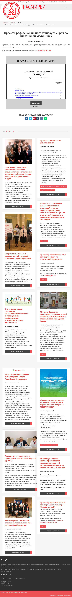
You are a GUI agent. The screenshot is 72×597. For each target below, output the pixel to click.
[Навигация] (61, 6)
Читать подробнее (17, 206)
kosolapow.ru (67, 595)
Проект (43, 526)
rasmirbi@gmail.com (43, 2)
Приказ (43, 354)
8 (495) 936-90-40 (6, 583)
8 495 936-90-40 (62, 2)
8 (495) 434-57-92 (6, 582)
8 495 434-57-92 (53, 2)
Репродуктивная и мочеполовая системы (53, 186)
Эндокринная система (47, 190)
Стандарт (43, 279)
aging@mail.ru (58, 520)
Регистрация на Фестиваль (49, 445)
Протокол (44, 241)
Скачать (37, 103)
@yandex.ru (48, 522)
